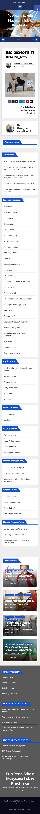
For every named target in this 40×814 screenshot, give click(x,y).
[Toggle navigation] (18, 39)
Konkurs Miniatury (11, 241)
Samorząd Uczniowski (12, 452)
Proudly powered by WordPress (14, 801)
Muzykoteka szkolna (12, 388)
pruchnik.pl (8, 420)
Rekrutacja (8, 310)
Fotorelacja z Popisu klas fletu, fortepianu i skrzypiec (28, 110)
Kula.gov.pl (8, 399)
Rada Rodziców (10, 447)
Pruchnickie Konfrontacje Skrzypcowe (18, 299)
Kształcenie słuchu (11, 376)
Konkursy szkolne (11, 253)
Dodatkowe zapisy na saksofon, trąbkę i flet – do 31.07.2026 (19, 600)
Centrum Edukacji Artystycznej (16, 467)
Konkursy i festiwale (11, 247)
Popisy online (9, 287)
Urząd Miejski (9, 414)
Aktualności (8, 207)
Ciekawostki (8, 218)
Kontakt (28, 809)
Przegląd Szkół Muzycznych (15, 305)
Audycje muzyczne (11, 382)
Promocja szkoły (10, 293)
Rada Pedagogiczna (12, 441)
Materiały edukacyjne (12, 264)
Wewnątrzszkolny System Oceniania (16, 717)
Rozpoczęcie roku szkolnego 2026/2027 (19, 161)
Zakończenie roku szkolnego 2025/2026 (19, 183)
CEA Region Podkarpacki (14, 473)
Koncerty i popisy (10, 235)
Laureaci (7, 258)
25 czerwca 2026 (14, 629)
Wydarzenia (8, 341)
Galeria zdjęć (9, 230)
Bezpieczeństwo (10, 212)
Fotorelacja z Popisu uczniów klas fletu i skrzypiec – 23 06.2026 (19, 625)
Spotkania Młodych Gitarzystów (16, 322)
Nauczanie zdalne (11, 270)
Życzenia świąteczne (12, 353)
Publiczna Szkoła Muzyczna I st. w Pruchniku (20, 20)
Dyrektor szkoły (10, 435)
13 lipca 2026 (12, 604)
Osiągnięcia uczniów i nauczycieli (17, 282)
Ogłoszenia (8, 276)
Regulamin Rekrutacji (10, 722)
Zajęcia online (9, 347)
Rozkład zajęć (9, 316)
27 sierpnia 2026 (13, 580)
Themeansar (20, 804)
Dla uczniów (8, 224)
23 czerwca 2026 (14, 654)
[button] (37, 8)
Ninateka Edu (9, 394)
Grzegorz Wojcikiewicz (24, 63)
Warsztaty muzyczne (12, 328)
